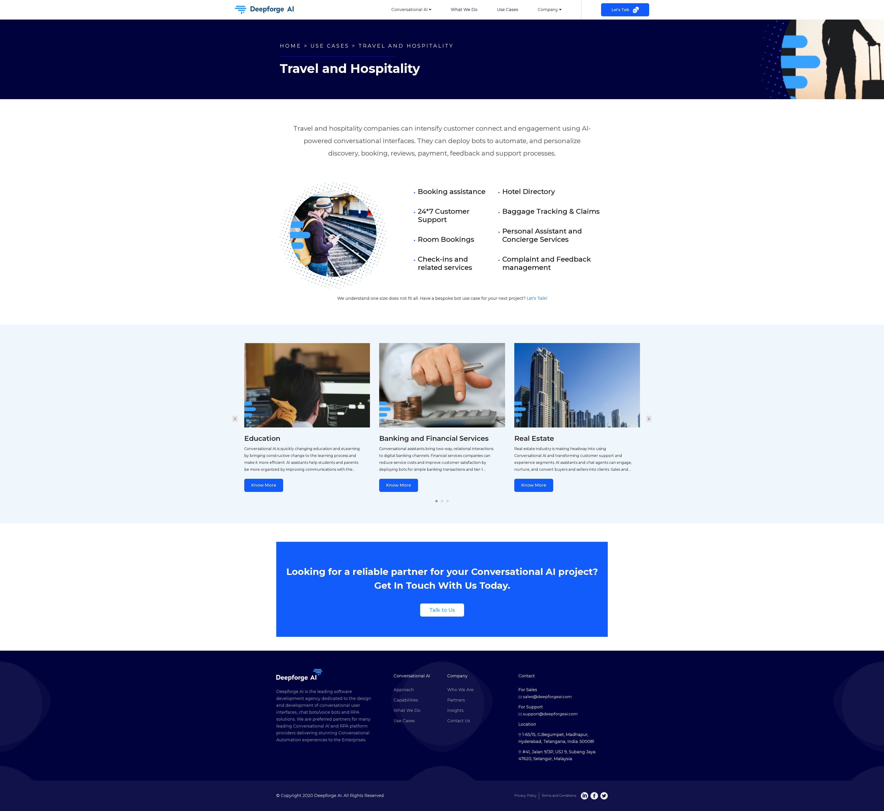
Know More (263, 485)
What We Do (464, 9)
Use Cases (507, 9)
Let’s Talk (620, 10)
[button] (436, 501)
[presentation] (235, 415)
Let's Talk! (537, 298)
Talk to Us (442, 610)
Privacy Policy (525, 796)
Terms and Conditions (558, 796)
